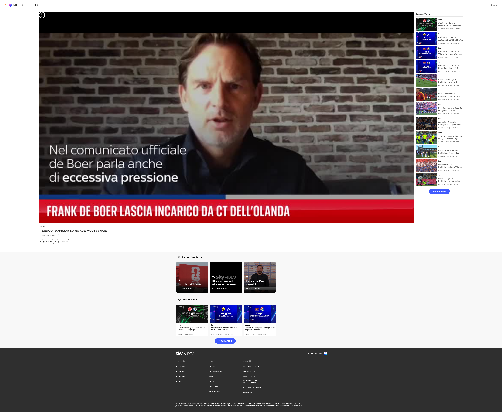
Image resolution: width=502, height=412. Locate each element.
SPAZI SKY (213, 386)
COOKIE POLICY (250, 371)
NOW (211, 376)
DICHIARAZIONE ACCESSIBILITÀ (250, 382)
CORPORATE (248, 393)
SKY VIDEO (180, 376)
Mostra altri (439, 191)
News (43, 227)
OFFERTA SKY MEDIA (252, 388)
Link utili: (247, 361)
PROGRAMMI (214, 391)
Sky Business (215, 371)
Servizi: (212, 361)
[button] (47, 241)
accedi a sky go (315, 353)
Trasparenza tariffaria (273, 403)
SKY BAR (213, 381)
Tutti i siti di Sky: (182, 361)
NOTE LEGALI (249, 376)
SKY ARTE (179, 381)
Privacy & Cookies (226, 403)
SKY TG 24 (179, 371)
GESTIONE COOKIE (251, 366)
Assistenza (285, 403)
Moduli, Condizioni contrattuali (208, 403)
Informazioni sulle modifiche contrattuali (247, 403)
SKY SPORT (180, 366)
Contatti (293, 403)
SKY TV (212, 366)
